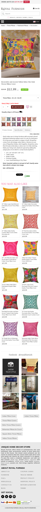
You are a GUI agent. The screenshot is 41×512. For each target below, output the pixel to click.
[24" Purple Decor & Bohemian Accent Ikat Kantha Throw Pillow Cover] (11, 329)
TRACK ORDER (26, 475)
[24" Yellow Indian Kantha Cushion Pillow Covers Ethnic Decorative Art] (11, 221)
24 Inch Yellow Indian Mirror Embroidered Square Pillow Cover (9, 286)
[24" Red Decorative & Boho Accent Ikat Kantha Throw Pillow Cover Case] (31, 221)
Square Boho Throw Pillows (11, 434)
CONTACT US (6, 485)
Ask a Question (34, 134)
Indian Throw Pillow (31, 416)
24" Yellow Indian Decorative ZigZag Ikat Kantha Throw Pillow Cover (30, 205)
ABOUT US (5, 471)
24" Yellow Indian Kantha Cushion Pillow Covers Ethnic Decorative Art (9, 232)
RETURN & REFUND (28, 485)
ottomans (36, 461)
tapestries (33, 459)
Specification (18, 130)
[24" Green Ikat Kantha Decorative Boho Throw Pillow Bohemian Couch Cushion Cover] (31, 302)
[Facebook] (2, 496)
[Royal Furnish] (12, 9)
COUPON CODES (27, 471)
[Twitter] (6, 496)
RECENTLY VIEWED (22, 17)
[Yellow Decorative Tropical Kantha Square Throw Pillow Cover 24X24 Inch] (31, 248)
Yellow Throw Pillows (9, 438)
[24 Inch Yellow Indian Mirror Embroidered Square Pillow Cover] (11, 275)
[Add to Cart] (17, 107)
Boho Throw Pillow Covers (11, 425)
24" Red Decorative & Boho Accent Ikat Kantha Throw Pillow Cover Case (30, 232)
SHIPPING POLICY (28, 481)
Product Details (7, 130)
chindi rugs (14, 459)
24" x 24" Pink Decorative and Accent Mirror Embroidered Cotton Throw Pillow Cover (10, 259)
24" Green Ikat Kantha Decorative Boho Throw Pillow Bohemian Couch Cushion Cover (30, 313)
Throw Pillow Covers (9, 420)
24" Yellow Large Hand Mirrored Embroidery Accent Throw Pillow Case (10, 205)
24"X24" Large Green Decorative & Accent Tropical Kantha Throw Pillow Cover (29, 286)
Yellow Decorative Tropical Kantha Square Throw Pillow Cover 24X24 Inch (29, 259)
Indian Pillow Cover (9, 416)
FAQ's (3, 478)
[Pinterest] (10, 496)
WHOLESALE (6, 481)
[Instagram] (14, 496)
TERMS (23, 488)
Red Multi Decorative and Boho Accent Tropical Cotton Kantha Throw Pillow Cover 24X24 (10, 313)
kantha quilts (19, 461)
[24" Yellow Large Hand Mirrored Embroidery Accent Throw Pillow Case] (11, 194)
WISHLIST (12, 17)
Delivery (27, 130)
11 (31, 106)
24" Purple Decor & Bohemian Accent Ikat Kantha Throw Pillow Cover (10, 340)
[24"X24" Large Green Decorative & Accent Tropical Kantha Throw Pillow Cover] (31, 275)
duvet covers (5, 463)
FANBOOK (5, 475)
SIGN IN (30, 17)
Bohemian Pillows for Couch (12, 429)
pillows (26, 459)
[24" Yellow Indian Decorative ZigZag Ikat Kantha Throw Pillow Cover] (31, 194)
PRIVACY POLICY (27, 478)
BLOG (3, 488)
